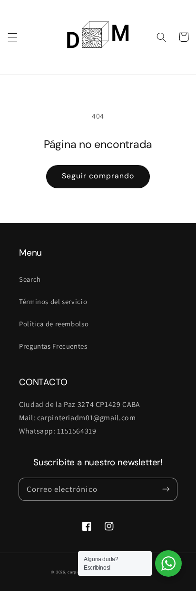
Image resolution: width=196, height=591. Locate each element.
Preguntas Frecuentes (53, 346)
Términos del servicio (53, 301)
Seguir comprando (98, 176)
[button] (12, 37)
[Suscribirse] (166, 489)
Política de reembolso (53, 323)
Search (30, 279)
